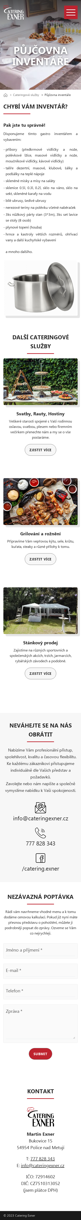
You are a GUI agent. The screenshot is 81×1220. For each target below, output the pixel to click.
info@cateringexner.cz (42, 1165)
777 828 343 (42, 1158)
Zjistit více (40, 450)
